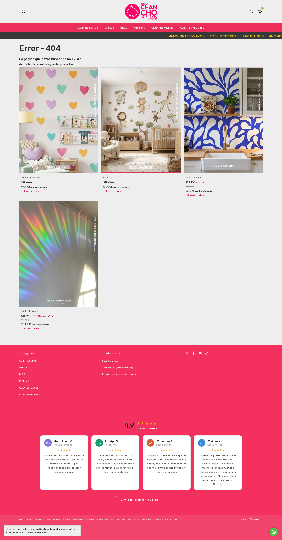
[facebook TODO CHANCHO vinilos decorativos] (193, 353)
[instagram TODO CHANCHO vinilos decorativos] (187, 353)
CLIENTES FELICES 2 (192, 27)
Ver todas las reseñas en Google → (141, 499)
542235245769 (110, 360)
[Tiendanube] (251, 519)
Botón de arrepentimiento (166, 519)
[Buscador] (23, 12)
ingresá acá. (146, 519)
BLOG (124, 27)
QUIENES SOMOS (88, 27)
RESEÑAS (139, 27)
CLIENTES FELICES (162, 27)
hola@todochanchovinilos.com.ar (120, 374)
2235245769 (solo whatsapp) (117, 367)
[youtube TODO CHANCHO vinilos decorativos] (200, 353)
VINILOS (109, 27)
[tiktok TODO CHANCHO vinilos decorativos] (206, 353)
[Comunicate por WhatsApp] (274, 532)
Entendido (40, 532)
